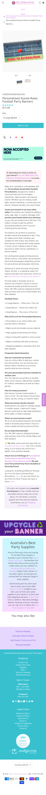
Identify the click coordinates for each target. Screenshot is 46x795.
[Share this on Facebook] (10, 137)
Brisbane (14, 568)
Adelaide (12, 571)
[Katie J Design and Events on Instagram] (19, 702)
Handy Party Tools (23, 665)
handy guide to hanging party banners (24, 276)
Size (4, 113)
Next (23, 9)
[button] (7, 105)
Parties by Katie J (23, 713)
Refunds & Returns (23, 675)
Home (23, 14)
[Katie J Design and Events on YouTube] (32, 702)
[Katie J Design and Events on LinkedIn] (21, 702)
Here (18, 476)
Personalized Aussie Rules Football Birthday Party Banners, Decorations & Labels (22, 458)
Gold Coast (33, 597)
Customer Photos (23, 716)
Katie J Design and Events (18, 774)
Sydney (22, 568)
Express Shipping (16, 589)
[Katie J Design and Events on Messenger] (24, 702)
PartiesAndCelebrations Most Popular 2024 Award (23, 653)
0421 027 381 (23, 697)
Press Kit (23, 728)
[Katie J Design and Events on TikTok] (29, 702)
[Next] (29, 75)
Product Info (23, 662)
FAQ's (23, 670)
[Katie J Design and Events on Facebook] (16, 702)
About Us (23, 721)
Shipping (23, 667)
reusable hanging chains (15, 446)
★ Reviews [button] (44, 400)
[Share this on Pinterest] (16, 137)
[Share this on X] (4, 137)
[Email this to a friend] (22, 137)
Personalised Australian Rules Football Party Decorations (24, 17)
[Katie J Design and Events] (23, 3)
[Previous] (16, 75)
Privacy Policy (23, 726)
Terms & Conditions (23, 672)
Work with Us (23, 718)
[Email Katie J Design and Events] (13, 702)
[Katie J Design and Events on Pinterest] (27, 702)
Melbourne (30, 568)
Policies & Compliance (23, 723)
